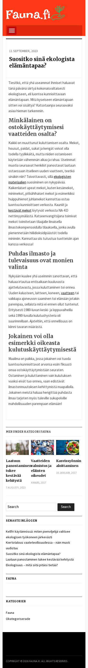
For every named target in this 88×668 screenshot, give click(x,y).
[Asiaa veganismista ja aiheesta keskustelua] (35, 12)
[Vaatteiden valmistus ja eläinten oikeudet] (42, 449)
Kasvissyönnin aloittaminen (67, 463)
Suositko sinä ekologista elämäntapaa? (42, 62)
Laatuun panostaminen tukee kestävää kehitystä (17, 471)
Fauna (10, 613)
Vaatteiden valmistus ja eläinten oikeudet (41, 468)
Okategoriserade (18, 619)
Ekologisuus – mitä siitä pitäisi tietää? (32, 565)
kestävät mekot (19, 210)
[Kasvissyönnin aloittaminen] (67, 449)
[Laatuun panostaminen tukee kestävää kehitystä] (17, 449)
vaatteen (67, 293)
